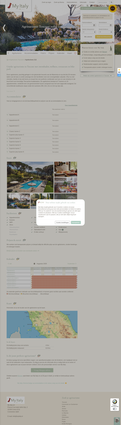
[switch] (115, 409)
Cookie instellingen (62, 222)
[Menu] (118, 399)
